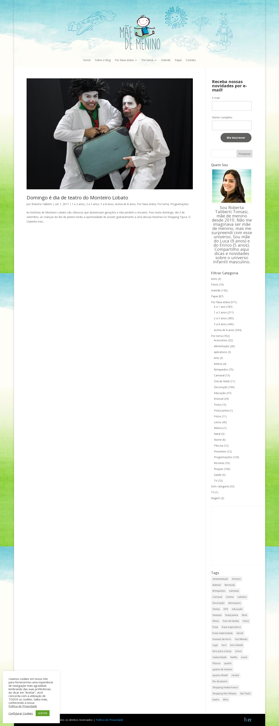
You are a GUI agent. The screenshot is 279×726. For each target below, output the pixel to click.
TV (215, 480)
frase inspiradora (231, 627)
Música (218, 428)
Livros (217, 422)
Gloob (239, 633)
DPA (226, 609)
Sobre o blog (103, 60)
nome (244, 657)
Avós (214, 279)
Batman (217, 585)
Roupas (218, 469)
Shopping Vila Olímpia (224, 693)
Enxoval (218, 398)
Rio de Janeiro (220, 681)
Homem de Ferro (222, 639)
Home (87, 60)
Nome (218, 439)
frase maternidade (223, 633)
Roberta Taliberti (42, 204)
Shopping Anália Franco (225, 687)
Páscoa (218, 445)
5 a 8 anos (107, 204)
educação (237, 609)
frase (215, 627)
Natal (217, 434)
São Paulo (245, 693)
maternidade (220, 657)
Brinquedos (221, 369)
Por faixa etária (124, 60)
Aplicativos (220, 352)
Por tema (147, 60)
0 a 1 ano (219, 306)
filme (244, 615)
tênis (225, 699)
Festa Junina (221, 410)
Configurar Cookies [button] (21, 713)
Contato (191, 60)
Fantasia (217, 615)
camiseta (234, 590)
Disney (216, 609)
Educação (220, 393)
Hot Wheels (241, 639)
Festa (217, 404)
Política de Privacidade (109, 720)
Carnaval (219, 375)
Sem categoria (220, 486)
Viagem (215, 498)
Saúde (217, 475)
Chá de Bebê (222, 381)
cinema (230, 597)
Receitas (219, 463)
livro (224, 645)
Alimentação (221, 346)
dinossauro (234, 603)
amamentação (220, 578)
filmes (216, 621)
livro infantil (236, 645)
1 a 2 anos (78, 204)
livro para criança (222, 651)
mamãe (166, 60)
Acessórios (220, 340)
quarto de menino (222, 669)
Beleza (218, 364)
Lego (215, 645)
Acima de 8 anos (125, 204)
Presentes (220, 451)
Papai (178, 60)
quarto (228, 663)
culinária (242, 597)
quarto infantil (220, 675)
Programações (179, 204)
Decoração (221, 387)
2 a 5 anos (92, 204)
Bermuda (230, 585)
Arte (216, 358)
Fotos (214, 284)
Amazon (236, 578)
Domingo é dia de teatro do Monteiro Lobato (77, 197)
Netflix (233, 657)
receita (235, 675)
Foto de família (231, 621)
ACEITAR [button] (42, 713)
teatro (216, 699)
